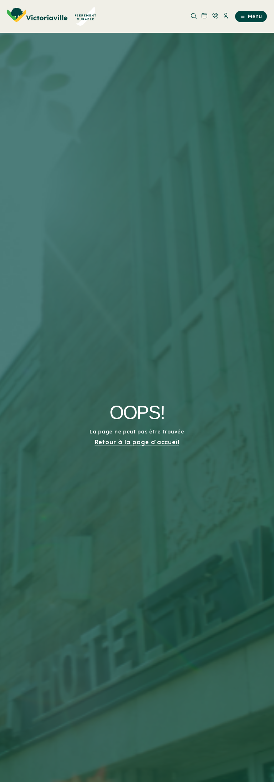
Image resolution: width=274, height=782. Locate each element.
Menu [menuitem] (255, 16)
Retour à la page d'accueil (137, 442)
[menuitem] (51, 16)
